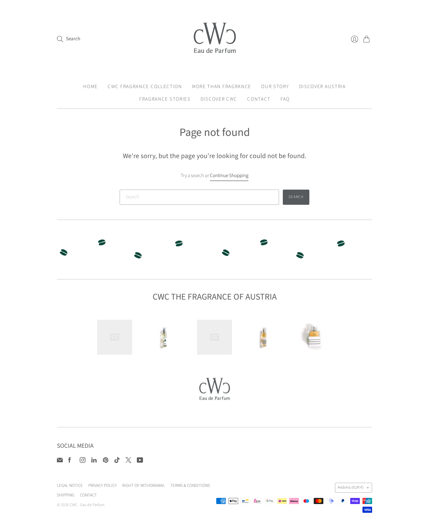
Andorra (351, 487)
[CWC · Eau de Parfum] (215, 39)
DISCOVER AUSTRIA (322, 86)
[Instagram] (83, 461)
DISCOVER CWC (218, 99)
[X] (128, 461)
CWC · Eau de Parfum (87, 505)
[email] (60, 461)
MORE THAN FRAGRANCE (221, 86)
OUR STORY (275, 86)
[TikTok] (117, 461)
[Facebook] (69, 461)
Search (296, 197)
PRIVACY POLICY (102, 485)
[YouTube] (140, 461)
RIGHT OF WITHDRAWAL (143, 485)
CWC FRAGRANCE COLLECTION (145, 86)
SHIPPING (65, 495)
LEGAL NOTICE (70, 485)
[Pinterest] (106, 461)
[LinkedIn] (94, 461)
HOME (90, 86)
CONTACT (259, 99)
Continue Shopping (229, 175)
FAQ (285, 99)
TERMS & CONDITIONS (190, 485)
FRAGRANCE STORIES (165, 99)
